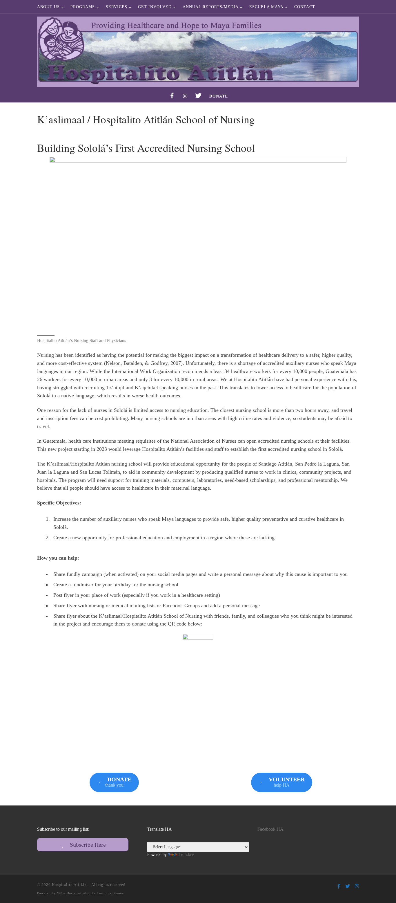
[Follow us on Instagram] (357, 886)
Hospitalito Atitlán (69, 884)
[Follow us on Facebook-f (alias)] (338, 886)
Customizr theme (110, 893)
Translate (186, 854)
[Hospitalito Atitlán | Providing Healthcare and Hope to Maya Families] (198, 50)
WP (59, 893)
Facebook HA (270, 829)
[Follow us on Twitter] (347, 886)
